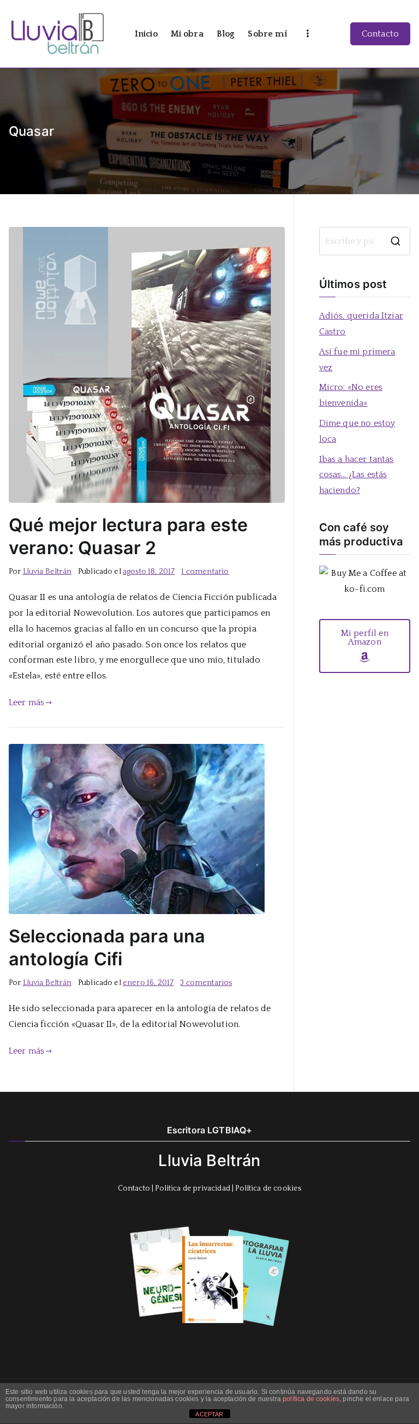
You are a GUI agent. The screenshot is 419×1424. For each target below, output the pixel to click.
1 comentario (205, 571)
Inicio (146, 34)
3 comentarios (206, 982)
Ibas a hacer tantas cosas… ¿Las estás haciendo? (356, 475)
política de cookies (311, 1399)
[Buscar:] (365, 241)
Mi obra (187, 34)
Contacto (380, 34)
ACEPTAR (209, 1414)
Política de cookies (268, 1188)
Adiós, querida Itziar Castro (361, 324)
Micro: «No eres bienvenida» (350, 395)
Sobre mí (267, 34)
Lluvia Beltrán (47, 571)
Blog (226, 34)
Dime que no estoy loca (357, 431)
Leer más (26, 702)
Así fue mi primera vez (357, 359)
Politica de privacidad (192, 1188)
